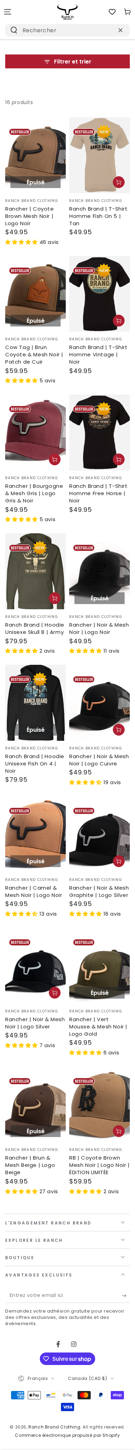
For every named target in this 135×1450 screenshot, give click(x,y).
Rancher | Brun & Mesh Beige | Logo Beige (30, 1165)
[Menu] (7, 12)
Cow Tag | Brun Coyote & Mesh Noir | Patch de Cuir (34, 354)
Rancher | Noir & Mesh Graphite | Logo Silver (99, 891)
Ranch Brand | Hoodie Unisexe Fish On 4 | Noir (34, 763)
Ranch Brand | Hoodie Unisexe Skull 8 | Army (34, 628)
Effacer (105, 30)
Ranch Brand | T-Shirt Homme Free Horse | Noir (98, 493)
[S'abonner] (126, 1296)
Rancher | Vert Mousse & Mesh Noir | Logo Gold (98, 1026)
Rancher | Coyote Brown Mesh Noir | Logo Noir (29, 216)
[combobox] (58, 30)
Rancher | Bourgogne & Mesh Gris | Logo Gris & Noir (34, 493)
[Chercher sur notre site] (13, 30)
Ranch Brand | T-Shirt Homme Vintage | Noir (98, 354)
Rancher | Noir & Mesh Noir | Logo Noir (99, 628)
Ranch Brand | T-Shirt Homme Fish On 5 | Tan (98, 216)
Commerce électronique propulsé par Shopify (67, 1435)
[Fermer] (120, 30)
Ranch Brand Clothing (54, 1427)
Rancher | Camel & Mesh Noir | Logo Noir (33, 891)
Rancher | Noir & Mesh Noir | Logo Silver (35, 1023)
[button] (22, 242)
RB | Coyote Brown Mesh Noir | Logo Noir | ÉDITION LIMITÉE (99, 1165)
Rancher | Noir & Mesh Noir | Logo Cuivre (99, 760)
